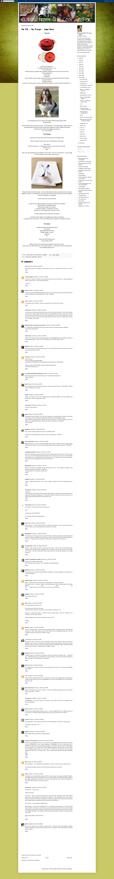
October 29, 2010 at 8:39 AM (35, 824)
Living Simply (82, 186)
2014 (80, 68)
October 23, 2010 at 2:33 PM (39, 787)
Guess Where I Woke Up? (86, 85)
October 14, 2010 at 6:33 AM (35, 603)
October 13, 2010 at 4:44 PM (35, 384)
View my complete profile (83, 52)
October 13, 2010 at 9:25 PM (39, 533)
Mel (26, 761)
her (57, 217)
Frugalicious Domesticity (85, 168)
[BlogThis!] (54, 255)
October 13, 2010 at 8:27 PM (39, 489)
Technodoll (28, 504)
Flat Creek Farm (29, 687)
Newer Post (24, 857)
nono (26, 301)
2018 (80, 60)
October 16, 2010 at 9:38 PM (34, 761)
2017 (80, 62)
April (81, 134)
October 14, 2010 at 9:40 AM (35, 665)
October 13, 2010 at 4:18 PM (51, 373)
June (81, 129)
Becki (26, 824)
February (82, 138)
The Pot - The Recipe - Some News (85, 101)
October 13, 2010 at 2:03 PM (36, 290)
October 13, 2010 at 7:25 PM (41, 441)
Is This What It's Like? (85, 87)
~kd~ (26, 675)
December (83, 79)
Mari (26, 603)
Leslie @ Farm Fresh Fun (31, 740)
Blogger (70, 868)
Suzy (26, 665)
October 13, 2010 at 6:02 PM (38, 429)
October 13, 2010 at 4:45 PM (36, 394)
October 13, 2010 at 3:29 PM (36, 346)
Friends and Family (83, 166)
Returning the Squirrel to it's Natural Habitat (86, 120)
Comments (82, 151)
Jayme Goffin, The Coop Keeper (85, 33)
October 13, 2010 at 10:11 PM (48, 559)
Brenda (27, 627)
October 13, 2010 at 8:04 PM (37, 479)
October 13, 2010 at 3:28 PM (39, 335)
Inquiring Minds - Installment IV (84, 112)
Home (47, 857)
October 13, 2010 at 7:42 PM (43, 452)
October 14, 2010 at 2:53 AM (37, 594)
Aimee (26, 290)
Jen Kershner (28, 545)
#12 (81, 104)
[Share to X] (55, 255)
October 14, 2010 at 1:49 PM (39, 698)
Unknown (27, 357)
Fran (26, 266)
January (82, 140)
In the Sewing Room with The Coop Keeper (85, 184)
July (81, 127)
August (82, 125)
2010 (80, 77)
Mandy (27, 346)
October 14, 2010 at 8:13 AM (34, 639)
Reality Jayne (28, 580)
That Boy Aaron (82, 195)
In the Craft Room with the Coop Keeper (85, 177)
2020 (80, 58)
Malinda (27, 653)
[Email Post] (50, 254)
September (83, 123)
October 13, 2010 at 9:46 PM (40, 545)
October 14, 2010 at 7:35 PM (36, 708)
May (81, 131)
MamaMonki (28, 533)
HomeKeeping (82, 175)
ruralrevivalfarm (29, 276)
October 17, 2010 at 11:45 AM (35, 773)
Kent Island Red (29, 441)
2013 (80, 71)
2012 (80, 73)
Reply (26, 272)
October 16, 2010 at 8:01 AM (46, 740)
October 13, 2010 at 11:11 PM (37, 570)
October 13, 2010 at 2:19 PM (39, 310)
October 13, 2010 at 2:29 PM (53, 325)
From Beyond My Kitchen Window (34, 373)
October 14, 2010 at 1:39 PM (41, 687)
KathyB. (27, 594)
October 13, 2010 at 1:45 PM (35, 266)
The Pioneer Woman (84, 197)
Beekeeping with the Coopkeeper (83, 159)
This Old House (82, 199)
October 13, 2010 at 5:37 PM (39, 405)
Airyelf (59, 868)
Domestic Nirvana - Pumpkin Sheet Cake (85, 109)
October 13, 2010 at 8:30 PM (38, 504)
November (83, 81)
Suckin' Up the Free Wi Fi (86, 117)
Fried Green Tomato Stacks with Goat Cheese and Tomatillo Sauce (47, 137)
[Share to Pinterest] (58, 255)
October (82, 83)
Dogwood (27, 429)
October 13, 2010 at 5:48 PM (35, 414)
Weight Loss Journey (84, 205)
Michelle (27, 570)
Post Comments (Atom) (34, 860)
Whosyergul (28, 465)
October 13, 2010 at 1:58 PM (41, 276)
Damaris (27, 731)
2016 (80, 64)
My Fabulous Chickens (84, 188)
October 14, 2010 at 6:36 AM (36, 627)
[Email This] (52, 255)
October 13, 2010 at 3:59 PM (38, 357)
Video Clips (81, 201)
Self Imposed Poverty (84, 193)
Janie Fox (27, 523)
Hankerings (81, 173)
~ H (26, 639)
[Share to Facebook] (57, 255)
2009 (80, 143)
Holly (26, 414)
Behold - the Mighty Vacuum (84, 90)
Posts (80, 149)
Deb (26, 384)
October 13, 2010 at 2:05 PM (35, 301)
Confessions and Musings (31, 256)
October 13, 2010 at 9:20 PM (38, 523)
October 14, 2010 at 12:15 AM (40, 580)
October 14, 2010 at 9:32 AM (37, 653)
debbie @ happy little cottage (33, 559)
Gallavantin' (83, 93)
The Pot (39, 256)
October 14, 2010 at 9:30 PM (36, 719)
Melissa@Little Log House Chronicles (35, 325)
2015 (80, 66)
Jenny (26, 708)
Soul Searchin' (83, 106)
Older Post (69, 857)
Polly (26, 773)
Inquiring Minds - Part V (85, 95)
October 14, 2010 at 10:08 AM (35, 675)
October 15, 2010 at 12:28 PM (37, 731)
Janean (27, 719)
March (82, 136)
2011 (80, 75)
